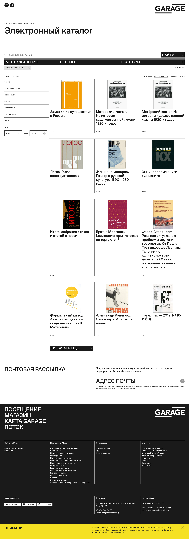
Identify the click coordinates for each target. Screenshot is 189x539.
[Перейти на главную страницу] (170, 8)
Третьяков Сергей (14, 68)
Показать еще (65, 348)
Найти (168, 55)
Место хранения (22, 62)
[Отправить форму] (182, 381)
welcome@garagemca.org (107, 512)
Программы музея (13, 23)
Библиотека (30, 23)
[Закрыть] (182, 527)
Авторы (132, 62)
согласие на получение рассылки (144, 386)
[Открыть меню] (6, 5)
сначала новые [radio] (161, 76)
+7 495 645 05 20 (104, 510)
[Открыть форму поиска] (12, 5)
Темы (69, 62)
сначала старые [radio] (177, 76)
